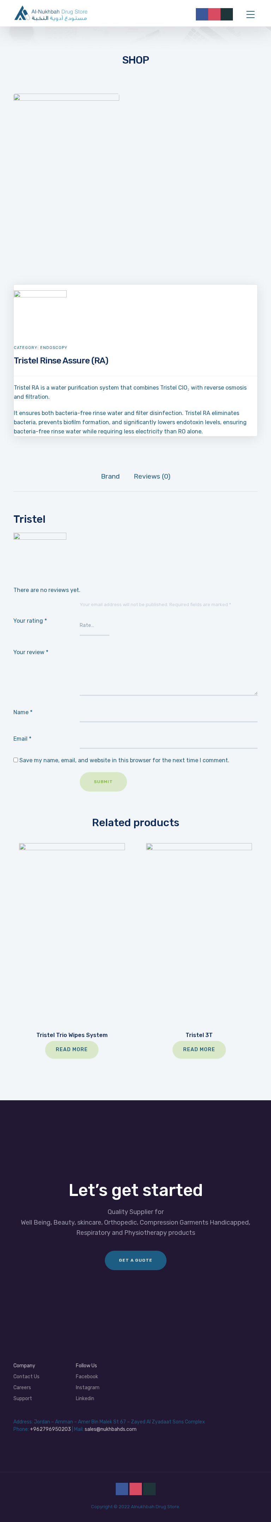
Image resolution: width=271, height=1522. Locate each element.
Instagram (88, 1388)
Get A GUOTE (135, 1260)
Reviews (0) (152, 476)
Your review (30, 652)
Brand (110, 476)
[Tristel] (40, 294)
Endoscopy (53, 347)
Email (22, 738)
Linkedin (85, 1399)
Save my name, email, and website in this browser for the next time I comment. (124, 760)
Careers (22, 1388)
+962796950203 (50, 1429)
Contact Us (26, 1377)
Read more (72, 1050)
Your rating (30, 620)
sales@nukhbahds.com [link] (111, 1429)
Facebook (87, 1377)
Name (22, 712)
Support (22, 1399)
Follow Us (86, 1366)
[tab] (110, 476)
